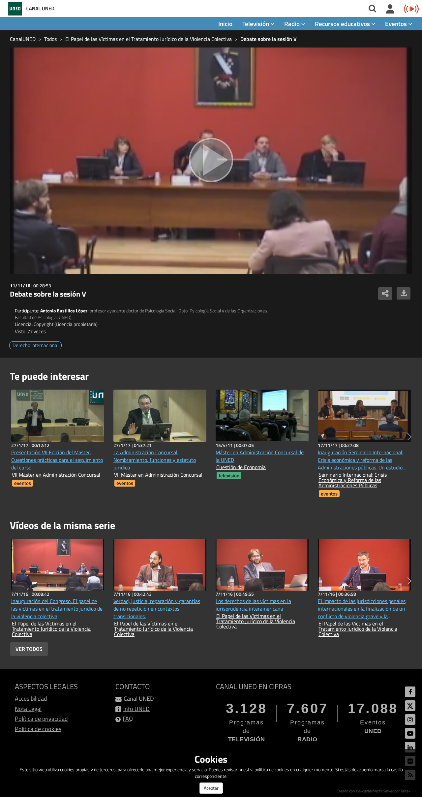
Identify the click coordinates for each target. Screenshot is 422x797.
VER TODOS (29, 649)
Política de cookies (38, 728)
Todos (50, 39)
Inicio (225, 23)
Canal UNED (139, 698)
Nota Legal (28, 708)
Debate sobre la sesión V (268, 39)
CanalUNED (23, 39)
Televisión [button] (256, 23)
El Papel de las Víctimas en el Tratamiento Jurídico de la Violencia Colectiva (148, 39)
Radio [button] (292, 23)
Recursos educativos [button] (343, 23)
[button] (409, 437)
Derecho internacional (35, 345)
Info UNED (136, 708)
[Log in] (390, 9)
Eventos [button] (396, 23)
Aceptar (211, 787)
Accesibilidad (31, 698)
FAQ (128, 718)
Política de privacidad (41, 718)
